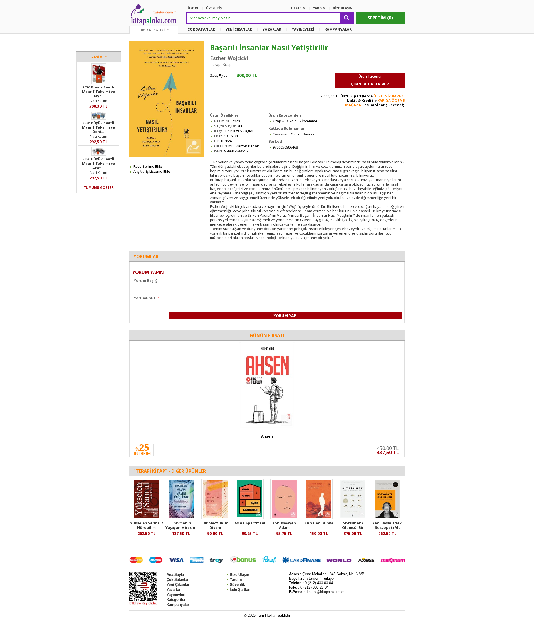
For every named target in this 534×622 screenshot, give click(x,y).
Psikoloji (291, 121)
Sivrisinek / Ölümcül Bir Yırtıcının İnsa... (353, 527)
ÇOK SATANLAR (201, 29)
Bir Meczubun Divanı (215, 525)
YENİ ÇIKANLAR (239, 29)
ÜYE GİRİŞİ (214, 8)
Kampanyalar (178, 605)
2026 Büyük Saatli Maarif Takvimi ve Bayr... (98, 91)
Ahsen (267, 436)
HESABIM (298, 8)
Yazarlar (174, 590)
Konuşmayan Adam (284, 525)
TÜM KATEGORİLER (154, 29)
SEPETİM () (380, 18)
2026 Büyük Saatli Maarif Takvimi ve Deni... (98, 127)
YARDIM (319, 8)
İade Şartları (240, 590)
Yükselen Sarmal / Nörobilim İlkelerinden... (146, 527)
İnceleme (309, 121)
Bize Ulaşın (239, 574)
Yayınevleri (176, 595)
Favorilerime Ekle (148, 166)
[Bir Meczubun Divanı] (215, 517)
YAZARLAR (272, 29)
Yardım (236, 579)
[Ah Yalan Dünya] (319, 517)
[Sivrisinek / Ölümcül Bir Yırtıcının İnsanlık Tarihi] (353, 517)
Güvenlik (237, 584)
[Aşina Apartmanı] (250, 517)
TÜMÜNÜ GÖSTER (99, 187)
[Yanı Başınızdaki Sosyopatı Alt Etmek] (387, 517)
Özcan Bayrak (303, 134)
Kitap (277, 121)
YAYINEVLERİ (303, 29)
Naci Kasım (98, 100)
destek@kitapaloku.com (325, 592)
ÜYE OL (193, 8)
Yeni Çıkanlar (178, 584)
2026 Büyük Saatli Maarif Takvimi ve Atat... (98, 163)
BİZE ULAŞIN (342, 8)
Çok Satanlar (178, 579)
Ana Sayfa (175, 574)
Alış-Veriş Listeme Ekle (152, 171)
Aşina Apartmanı (249, 522)
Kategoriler (176, 600)
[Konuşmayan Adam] (284, 517)
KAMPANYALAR (338, 29)
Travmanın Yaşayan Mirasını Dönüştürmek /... (181, 527)
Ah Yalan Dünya (318, 522)
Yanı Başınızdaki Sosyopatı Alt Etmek (387, 527)
